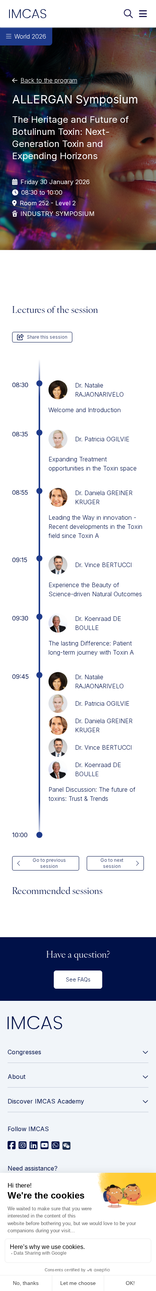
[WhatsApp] (55, 1145)
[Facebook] (12, 1145)
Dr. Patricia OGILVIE (102, 439)
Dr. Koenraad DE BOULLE (98, 623)
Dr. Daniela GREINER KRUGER (104, 497)
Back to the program (48, 80)
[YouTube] (44, 1145)
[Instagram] (23, 1145)
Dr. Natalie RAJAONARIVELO (99, 389)
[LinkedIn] (33, 1145)
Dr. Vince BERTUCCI (103, 565)
